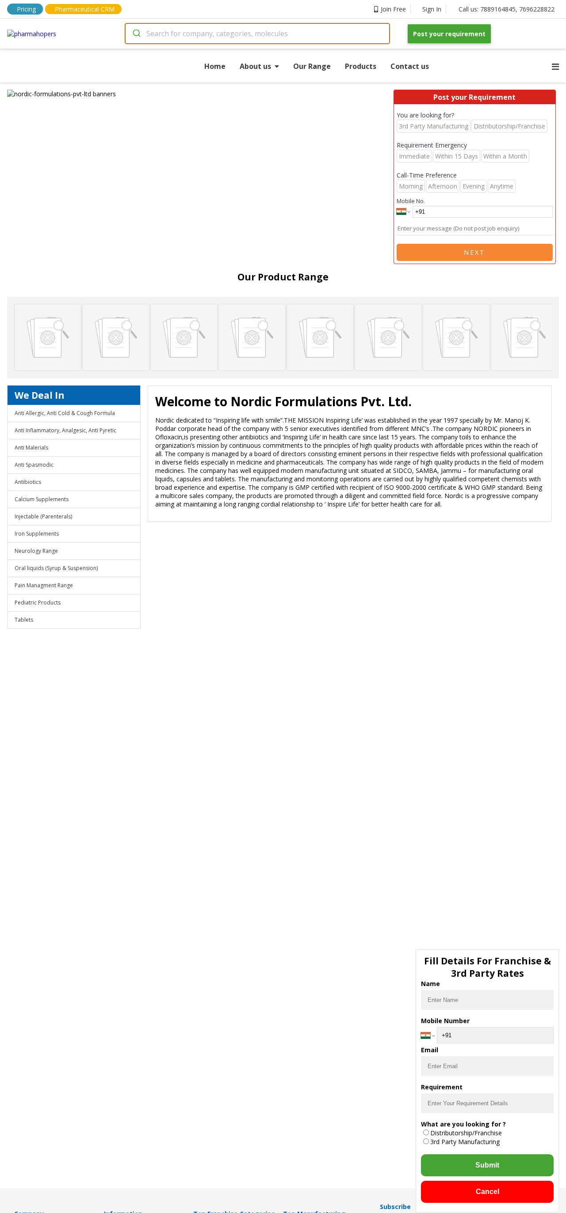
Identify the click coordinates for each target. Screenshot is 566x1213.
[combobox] (257, 33)
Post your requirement (449, 34)
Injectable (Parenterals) (43, 516)
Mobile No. (411, 201)
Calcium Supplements (42, 499)
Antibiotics (28, 482)
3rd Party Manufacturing (465, 1141)
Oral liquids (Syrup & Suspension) (56, 568)
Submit (487, 1165)
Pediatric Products (38, 602)
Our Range (312, 66)
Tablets (24, 620)
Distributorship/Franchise (466, 1133)
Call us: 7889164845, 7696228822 (507, 9)
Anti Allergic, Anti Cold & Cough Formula (65, 413)
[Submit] (136, 33)
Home (215, 66)
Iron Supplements (37, 533)
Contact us (409, 66)
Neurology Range (36, 551)
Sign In (431, 9)
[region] (200, 94)
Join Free (393, 9)
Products (360, 66)
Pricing (26, 9)
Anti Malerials (31, 447)
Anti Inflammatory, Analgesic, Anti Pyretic (65, 430)
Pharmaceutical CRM (85, 9)
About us (255, 66)
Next (474, 252)
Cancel (487, 1191)
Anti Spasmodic (34, 465)
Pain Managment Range (44, 585)
